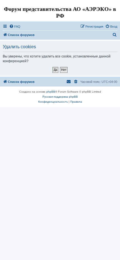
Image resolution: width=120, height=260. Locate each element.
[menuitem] (14, 26)
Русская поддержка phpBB (60, 96)
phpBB (50, 91)
